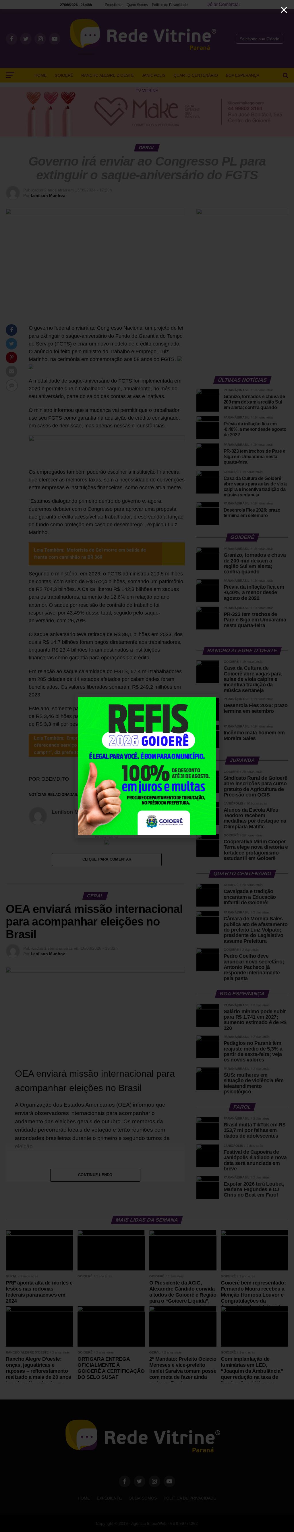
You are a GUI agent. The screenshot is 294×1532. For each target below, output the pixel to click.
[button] (284, 10)
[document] (147, 766)
